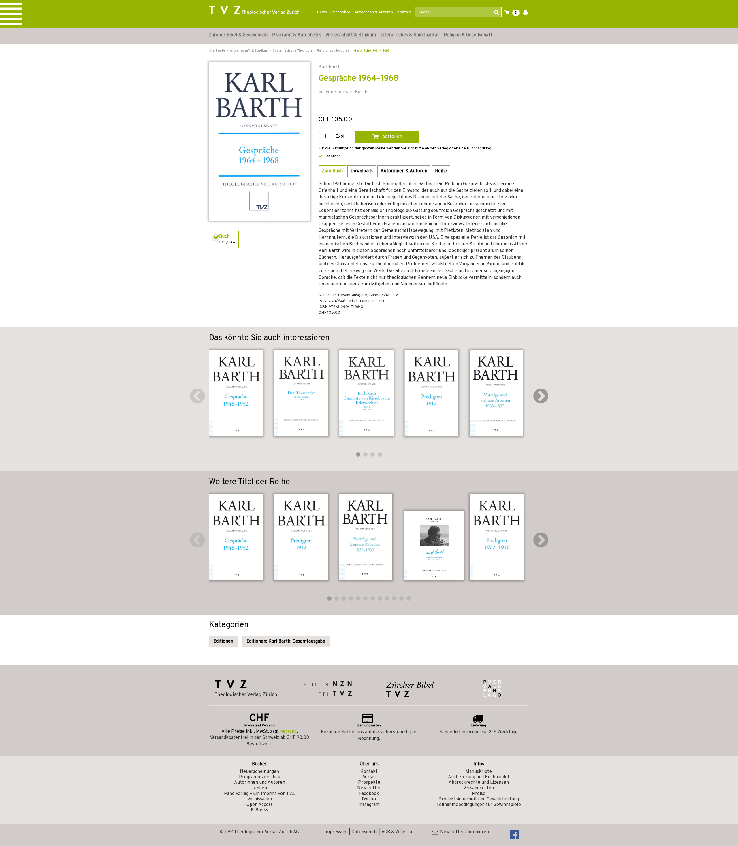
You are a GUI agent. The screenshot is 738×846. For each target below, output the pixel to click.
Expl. (340, 136)
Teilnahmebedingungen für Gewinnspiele (478, 805)
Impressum (336, 832)
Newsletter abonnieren (463, 832)
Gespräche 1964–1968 (371, 50)
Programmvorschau (259, 777)
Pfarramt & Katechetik (296, 35)
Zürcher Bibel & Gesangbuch (238, 35)
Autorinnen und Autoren (259, 783)
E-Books (259, 810)
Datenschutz (364, 832)
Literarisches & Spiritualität (410, 35)
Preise (478, 794)
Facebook (369, 794)
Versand (288, 732)
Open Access (259, 805)
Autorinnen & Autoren (373, 12)
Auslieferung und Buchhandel (478, 777)
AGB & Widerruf (397, 832)
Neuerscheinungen (259, 772)
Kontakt (404, 12)
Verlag (369, 777)
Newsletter (369, 788)
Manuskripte (479, 772)
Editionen (223, 641)
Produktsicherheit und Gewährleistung (478, 799)
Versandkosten (478, 788)
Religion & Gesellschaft (468, 35)
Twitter (369, 799)
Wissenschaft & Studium (350, 35)
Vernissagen (259, 799)
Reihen (259, 788)
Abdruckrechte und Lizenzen (479, 783)
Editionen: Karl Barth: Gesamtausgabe (285, 641)
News (322, 12)
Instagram (369, 805)
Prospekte (340, 12)
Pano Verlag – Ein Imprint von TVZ (259, 794)
